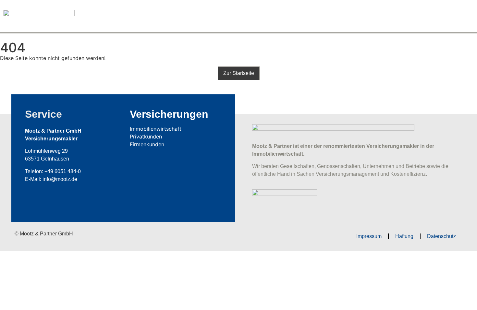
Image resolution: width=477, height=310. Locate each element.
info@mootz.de (60, 179)
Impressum (369, 236)
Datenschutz (441, 236)
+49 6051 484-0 (62, 171)
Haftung (404, 236)
